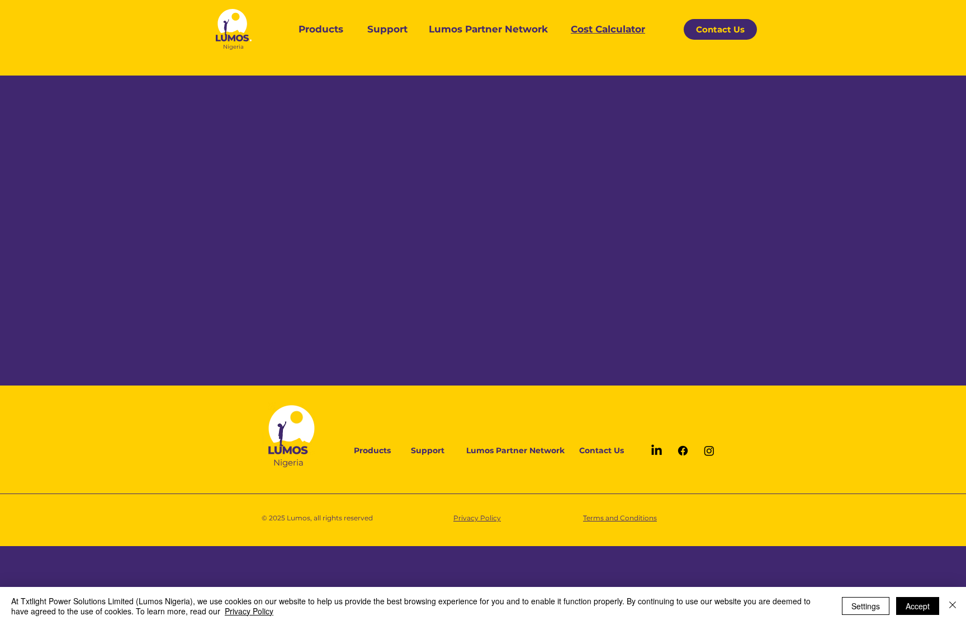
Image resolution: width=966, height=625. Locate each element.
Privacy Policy (249, 611)
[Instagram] (709, 450)
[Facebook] (682, 450)
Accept (918, 606)
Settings (865, 606)
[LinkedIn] (656, 450)
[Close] (952, 606)
